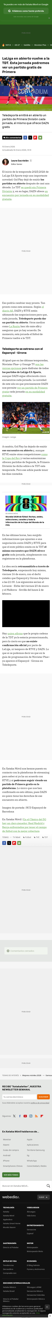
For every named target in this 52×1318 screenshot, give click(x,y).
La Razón (14, 326)
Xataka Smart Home (11, 1223)
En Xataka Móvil (12, 513)
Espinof (30, 1233)
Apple (29, 1139)
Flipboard (35, 138)
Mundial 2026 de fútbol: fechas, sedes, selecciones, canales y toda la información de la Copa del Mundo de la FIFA (25, 520)
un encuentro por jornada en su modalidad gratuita (25, 195)
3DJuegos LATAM (34, 1287)
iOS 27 (17, 45)
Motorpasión (32, 1247)
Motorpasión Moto (35, 1251)
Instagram (31, 1115)
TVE (37, 837)
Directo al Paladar (11, 1247)
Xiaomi (6, 1144)
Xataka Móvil (8, 1215)
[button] (21, 160)
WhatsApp (32, 1160)
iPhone (6, 1160)
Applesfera (7, 1219)
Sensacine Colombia (36, 1295)
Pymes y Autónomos (36, 1269)
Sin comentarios (13, 137)
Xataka (6, 1211)
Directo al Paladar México (11, 1299)
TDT (46, 837)
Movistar (7, 1139)
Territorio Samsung (36, 1150)
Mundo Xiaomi (9, 1227)
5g (28, 1155)
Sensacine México (35, 1291)
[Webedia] (10, 1198)
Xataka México (9, 1287)
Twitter (30, 138)
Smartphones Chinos (13, 1166)
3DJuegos (31, 1211)
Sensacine (31, 1229)
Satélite (27, 45)
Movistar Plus (40, 45)
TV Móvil (16, 837)
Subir (41, 1197)
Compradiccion (9, 1273)
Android (6, 1155)
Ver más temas (11, 1174)
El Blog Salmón (33, 1265)
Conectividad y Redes (37, 1166)
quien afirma (15, 633)
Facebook (25, 138)
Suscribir (43, 1096)
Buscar (48, 1185)
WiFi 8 (8, 45)
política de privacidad (40, 1102)
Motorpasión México (36, 1298)
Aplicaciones (33, 1144)
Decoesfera (8, 1269)
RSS (36, 1115)
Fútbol (28, 837)
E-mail (40, 138)
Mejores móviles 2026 (32, 1075)
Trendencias (8, 1265)
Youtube (25, 1115)
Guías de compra (11, 1150)
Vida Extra (31, 1215)
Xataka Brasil (8, 1291)
